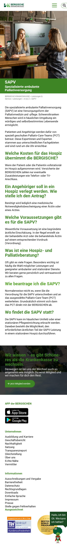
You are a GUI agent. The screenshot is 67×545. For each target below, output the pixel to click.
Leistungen (17, 99)
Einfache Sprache (15, 496)
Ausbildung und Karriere (19, 436)
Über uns (10, 457)
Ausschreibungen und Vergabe (23, 478)
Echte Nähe (11, 460)
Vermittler (11, 464)
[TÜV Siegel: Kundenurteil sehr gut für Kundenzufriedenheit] (19, 526)
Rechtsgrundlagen (15, 489)
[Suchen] (64, 5)
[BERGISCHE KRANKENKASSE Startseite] (15, 5)
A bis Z (27, 99)
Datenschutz (12, 485)
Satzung (9, 447)
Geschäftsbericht (15, 440)
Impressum (12, 499)
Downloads (11, 492)
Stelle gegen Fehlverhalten (20, 506)
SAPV (33, 99)
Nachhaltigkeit (13, 443)
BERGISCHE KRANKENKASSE (17, 96)
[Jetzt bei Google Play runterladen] (18, 420)
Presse (9, 503)
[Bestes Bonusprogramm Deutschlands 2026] (47, 526)
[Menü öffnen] (54, 5)
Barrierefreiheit (14, 482)
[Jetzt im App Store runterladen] (18, 412)
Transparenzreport (16, 450)
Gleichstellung (13, 454)
